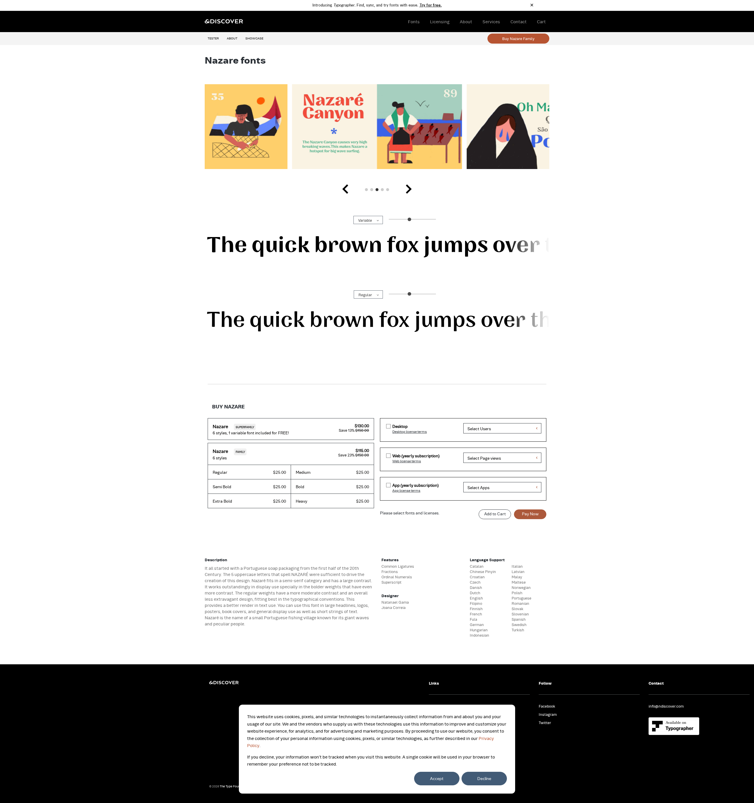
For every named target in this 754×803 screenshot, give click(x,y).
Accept (437, 778)
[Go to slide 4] (382, 189)
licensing (439, 21)
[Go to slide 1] (366, 189)
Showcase (254, 38)
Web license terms (406, 460)
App (415, 485)
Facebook (547, 705)
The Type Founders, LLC (236, 786)
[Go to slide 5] (387, 189)
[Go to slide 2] (371, 189)
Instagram (548, 714)
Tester (213, 38)
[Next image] (408, 189)
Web (415, 455)
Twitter (545, 722)
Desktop (400, 426)
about (466, 21)
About (232, 38)
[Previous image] (345, 189)
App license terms (406, 490)
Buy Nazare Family (518, 38)
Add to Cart (495, 513)
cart (541, 21)
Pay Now (530, 513)
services (491, 21)
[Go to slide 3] (377, 189)
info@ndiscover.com (666, 705)
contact (518, 21)
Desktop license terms (409, 431)
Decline (484, 778)
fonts (414, 21)
